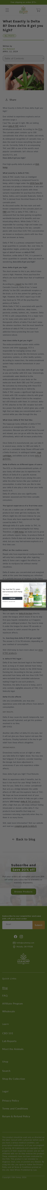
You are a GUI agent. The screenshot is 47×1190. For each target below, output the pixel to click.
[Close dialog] (44, 584)
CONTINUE (12, 598)
